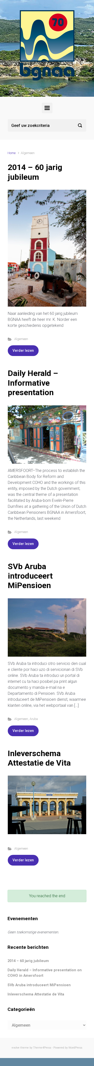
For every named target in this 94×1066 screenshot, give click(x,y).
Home (12, 153)
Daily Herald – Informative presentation (33, 382)
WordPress (75, 1047)
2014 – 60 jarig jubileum (35, 172)
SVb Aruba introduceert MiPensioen (30, 576)
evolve (16, 1047)
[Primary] (47, 108)
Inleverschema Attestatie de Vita (39, 758)
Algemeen (21, 339)
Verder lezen (23, 351)
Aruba (34, 719)
